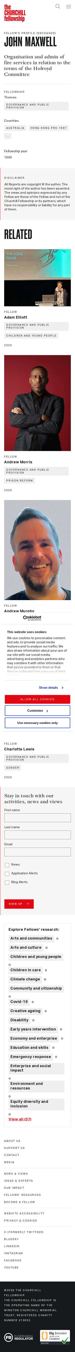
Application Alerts (24, 873)
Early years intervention (33, 1029)
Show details (48, 687)
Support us (14, 1148)
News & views (16, 1173)
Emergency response (30, 1057)
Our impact (14, 1188)
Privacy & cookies (21, 1220)
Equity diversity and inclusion (29, 1104)
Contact (12, 1155)
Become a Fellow (19, 1202)
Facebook (13, 1260)
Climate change (25, 979)
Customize (35, 710)
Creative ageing (25, 1011)
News (15, 864)
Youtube (11, 1267)
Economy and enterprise (33, 1038)
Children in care (25, 970)
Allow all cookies (37, 699)
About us (12, 1141)
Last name (12, 827)
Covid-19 (19, 1002)
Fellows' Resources (22, 1195)
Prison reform (19, 480)
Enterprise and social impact (30, 1068)
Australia (15, 128)
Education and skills (29, 1048)
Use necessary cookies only (37, 723)
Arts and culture (25, 948)
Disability (19, 1020)
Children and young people (31, 335)
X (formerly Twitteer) (24, 1232)
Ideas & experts (18, 1181)
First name (12, 810)
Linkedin (11, 1246)
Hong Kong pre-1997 (49, 128)
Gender (12, 767)
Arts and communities (31, 938)
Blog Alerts (19, 882)
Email (8, 844)
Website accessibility (24, 1213)
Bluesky (11, 1239)
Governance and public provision (28, 106)
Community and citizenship (36, 988)
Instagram (13, 1253)
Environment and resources (26, 1086)
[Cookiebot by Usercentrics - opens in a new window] (23, 618)
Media (9, 1162)
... (8, 136)
